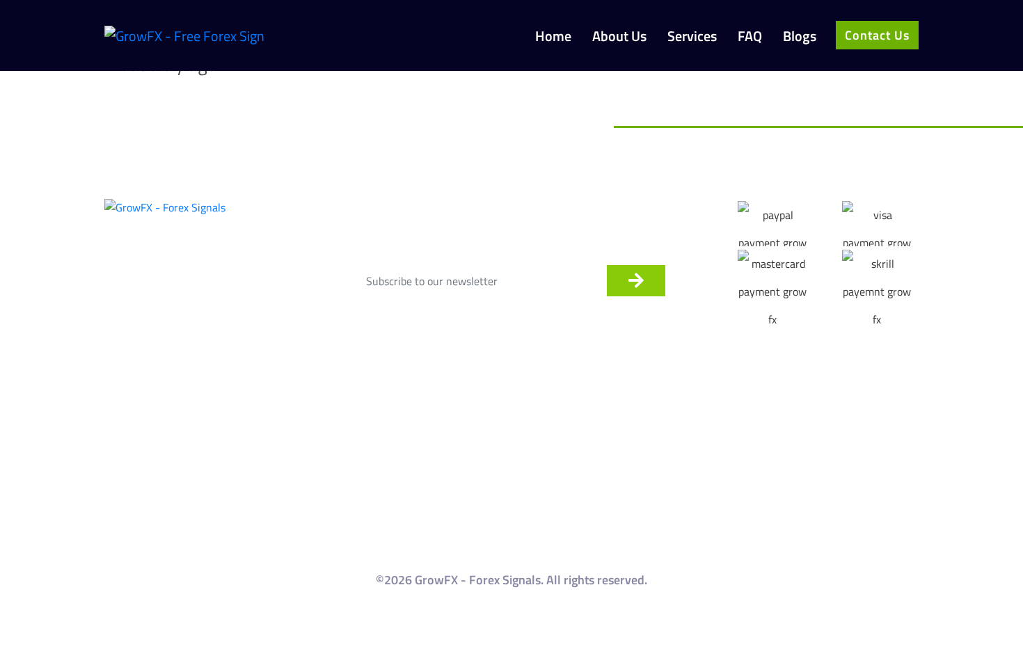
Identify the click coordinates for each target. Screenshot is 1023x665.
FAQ (750, 37)
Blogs (799, 37)
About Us (619, 37)
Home (553, 37)
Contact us (877, 35)
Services (692, 37)
